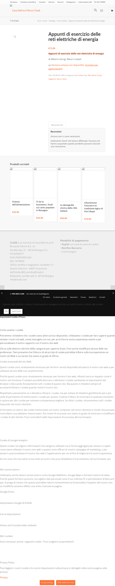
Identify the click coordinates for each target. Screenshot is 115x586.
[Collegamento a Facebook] (95, 293)
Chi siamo (13, 2)
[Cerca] (94, 10)
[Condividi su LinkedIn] (50, 98)
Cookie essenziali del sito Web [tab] (15, 361)
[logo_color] (29, 10)
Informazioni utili (85, 2)
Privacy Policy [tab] (7, 562)
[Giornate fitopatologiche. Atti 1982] (113, 293)
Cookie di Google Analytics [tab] (14, 440)
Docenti (60, 2)
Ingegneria (52, 79)
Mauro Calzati (62, 79)
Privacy (4, 577)
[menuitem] (14, 2)
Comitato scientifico (28, 2)
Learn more (16, 311)
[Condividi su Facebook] (50, 82)
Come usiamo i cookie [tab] (11, 330)
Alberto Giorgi (97, 75)
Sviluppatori (71, 2)
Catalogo (14, 21)
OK (6, 311)
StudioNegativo (44, 294)
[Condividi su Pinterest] (50, 94)
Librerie (51, 2)
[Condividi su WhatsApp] (50, 90)
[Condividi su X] (50, 86)
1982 (89, 75)
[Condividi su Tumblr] (50, 102)
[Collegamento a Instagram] (50, 109)
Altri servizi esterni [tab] (9, 469)
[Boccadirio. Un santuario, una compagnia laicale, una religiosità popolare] (2, 293)
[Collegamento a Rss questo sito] (103, 293)
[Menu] (101, 10)
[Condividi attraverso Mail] (50, 105)
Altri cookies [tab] (6, 536)
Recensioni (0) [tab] (57, 125)
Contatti (42, 2)
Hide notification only (66, 582)
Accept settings (47, 582)
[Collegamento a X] (90, 293)
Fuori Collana (79, 75)
